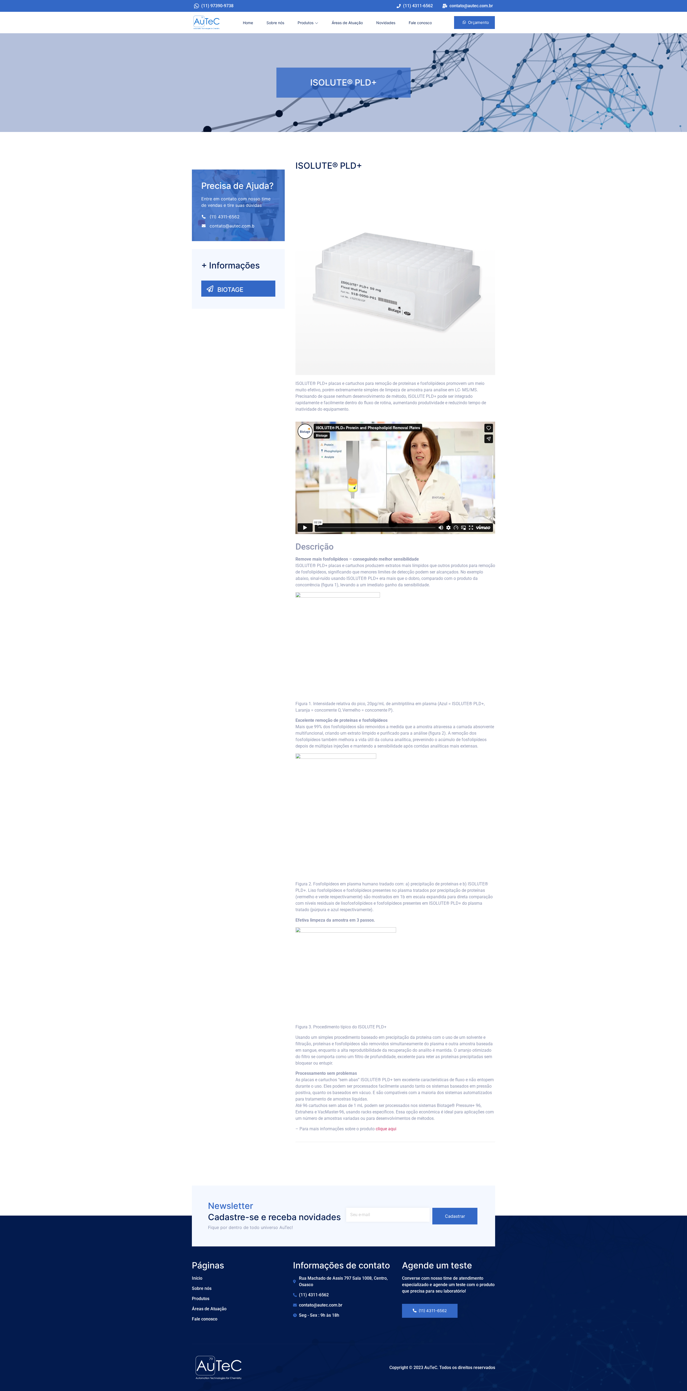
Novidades (385, 22)
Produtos (305, 22)
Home (248, 22)
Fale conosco (420, 22)
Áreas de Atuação (347, 22)
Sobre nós (275, 22)
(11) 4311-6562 (433, 1310)
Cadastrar (455, 1216)
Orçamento (478, 22)
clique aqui (386, 1128)
